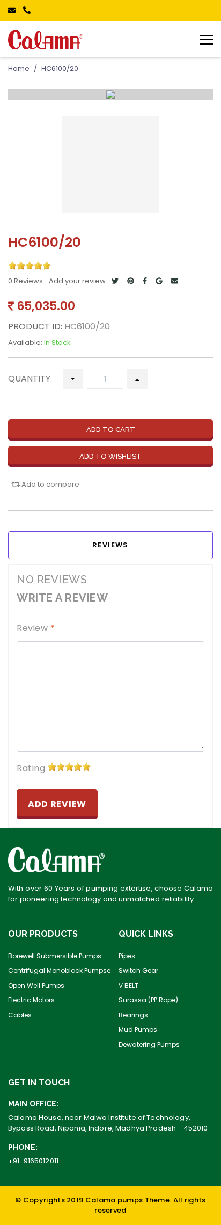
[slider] (29, 265)
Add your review (77, 281)
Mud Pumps (138, 1029)
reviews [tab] (110, 545)
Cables (20, 1014)
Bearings (133, 1014)
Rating (31, 768)
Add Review (57, 804)
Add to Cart (110, 430)
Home (19, 68)
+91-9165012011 (33, 1161)
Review (36, 628)
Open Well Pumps (36, 985)
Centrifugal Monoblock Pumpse (59, 970)
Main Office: (33, 1103)
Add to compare (49, 484)
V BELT (128, 985)
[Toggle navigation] (206, 39)
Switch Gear (138, 970)
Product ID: (35, 326)
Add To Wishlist (110, 456)
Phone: (23, 1147)
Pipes (127, 955)
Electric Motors (31, 999)
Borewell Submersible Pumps (54, 955)
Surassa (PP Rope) (148, 999)
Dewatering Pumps (149, 1044)
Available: (25, 343)
